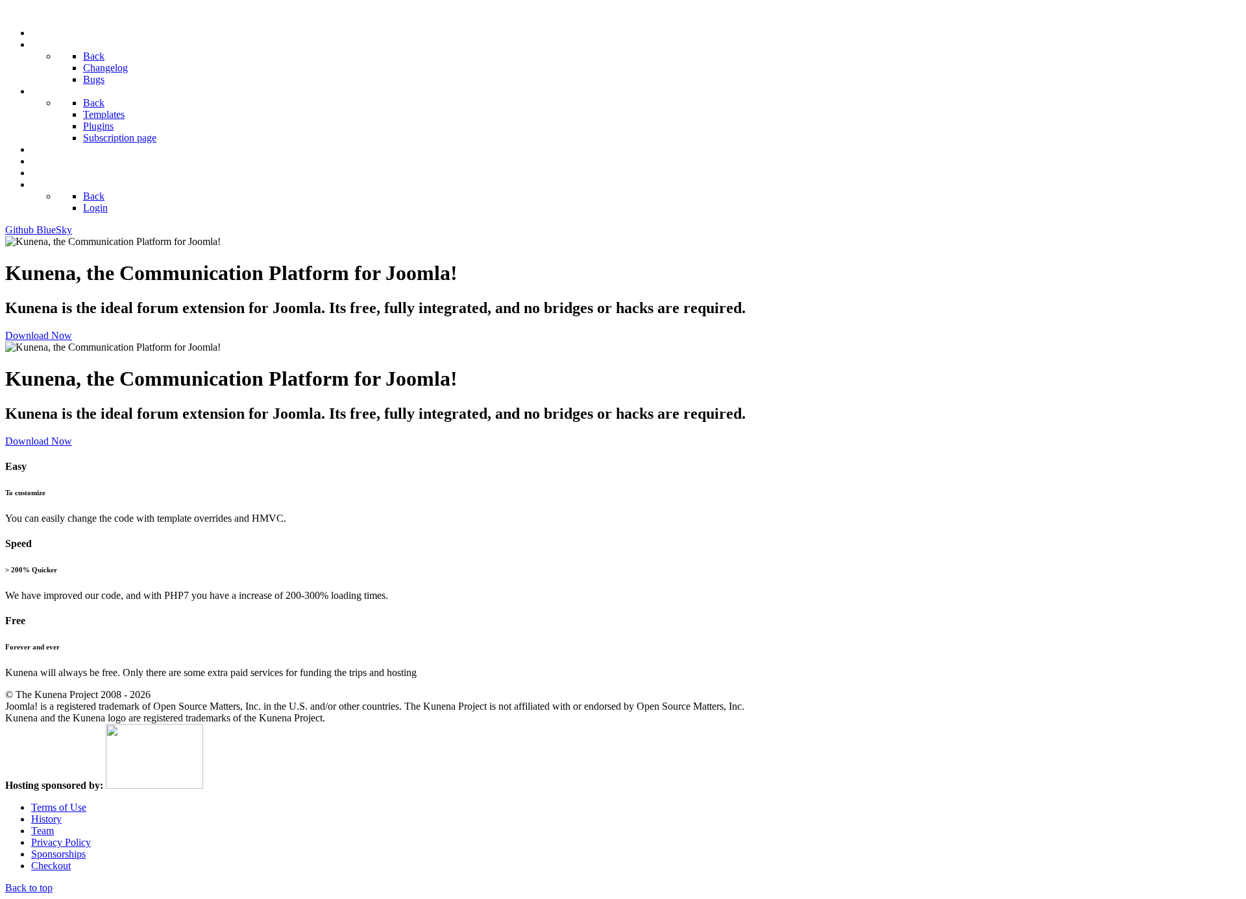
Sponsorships (58, 853)
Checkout (51, 865)
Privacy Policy (61, 842)
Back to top (29, 887)
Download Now (38, 335)
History (46, 818)
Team (42, 830)
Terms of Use (58, 807)
